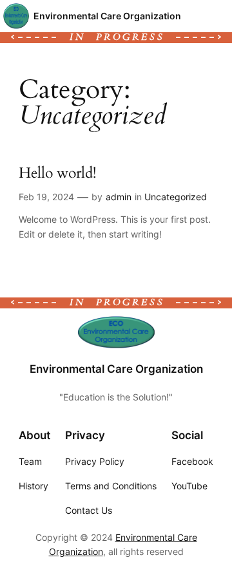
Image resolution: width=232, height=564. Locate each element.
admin (118, 196)
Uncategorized (175, 196)
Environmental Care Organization (107, 15)
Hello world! (57, 173)
